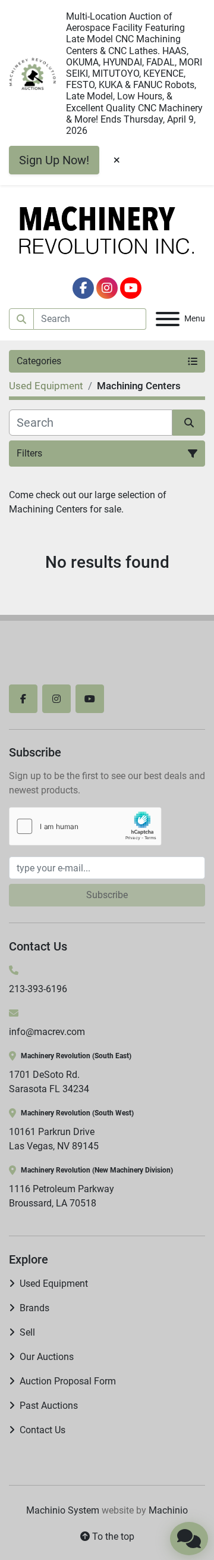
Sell (27, 1332)
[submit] (21, 319)
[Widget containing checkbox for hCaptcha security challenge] (85, 826)
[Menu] (168, 319)
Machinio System (62, 1510)
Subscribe (107, 895)
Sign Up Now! (54, 160)
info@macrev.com (47, 1031)
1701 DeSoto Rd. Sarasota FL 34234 (49, 1082)
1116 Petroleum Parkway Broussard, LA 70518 (61, 1196)
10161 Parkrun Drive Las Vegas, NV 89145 (54, 1139)
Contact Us (42, 1430)
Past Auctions (49, 1405)
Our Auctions (47, 1356)
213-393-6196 (38, 989)
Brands (34, 1308)
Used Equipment (54, 1283)
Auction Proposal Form (68, 1381)
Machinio (168, 1510)
